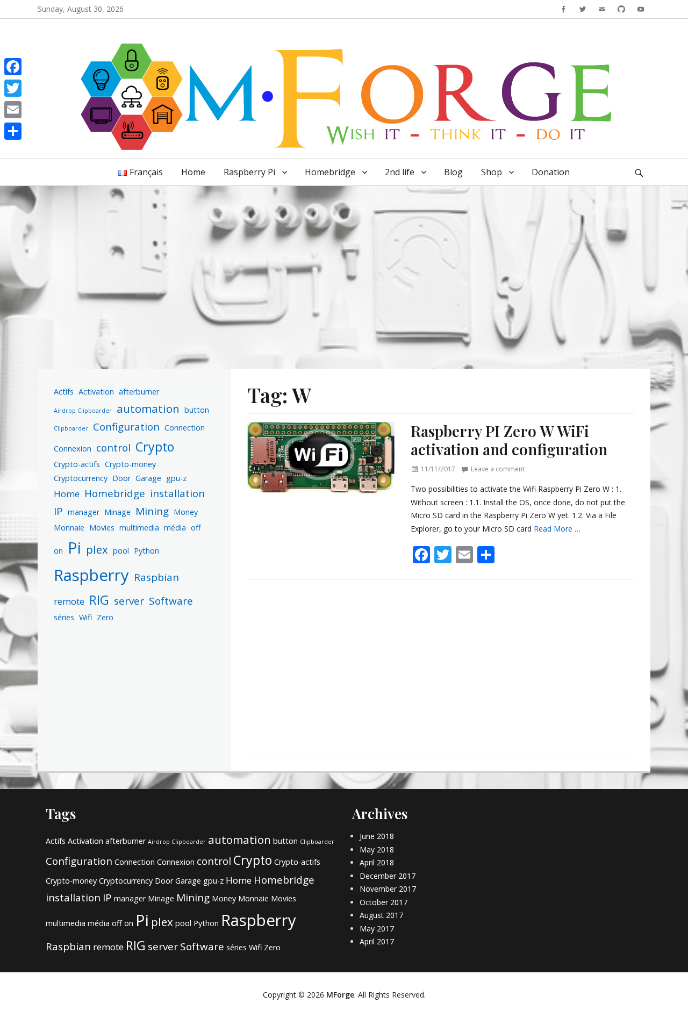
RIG (99, 599)
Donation (551, 172)
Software (171, 601)
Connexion (72, 448)
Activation (96, 391)
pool (121, 551)
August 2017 (381, 915)
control (113, 448)
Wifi (85, 617)
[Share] (13, 131)
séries (64, 617)
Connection (184, 427)
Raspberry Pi (249, 172)
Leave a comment (498, 469)
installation (177, 493)
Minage (117, 512)
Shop (491, 172)
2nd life (399, 172)
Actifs (64, 391)
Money (186, 512)
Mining (152, 511)
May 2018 (377, 849)
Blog (453, 172)
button (196, 410)
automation (148, 408)
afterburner (139, 391)
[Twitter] (13, 88)
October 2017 (383, 902)
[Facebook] (13, 66)
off (196, 527)
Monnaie (69, 527)
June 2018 (377, 836)
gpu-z (176, 478)
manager (83, 512)
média (175, 527)
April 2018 (377, 862)
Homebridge (330, 172)
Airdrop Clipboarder (83, 410)
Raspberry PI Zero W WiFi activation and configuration (509, 440)
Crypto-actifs (77, 464)
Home (193, 172)
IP (58, 511)
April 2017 (377, 941)
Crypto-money (130, 464)
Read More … (557, 529)
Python (146, 551)
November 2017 (388, 889)
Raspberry (91, 575)
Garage (148, 478)
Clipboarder (71, 428)
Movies (101, 527)
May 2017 (377, 928)
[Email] (13, 109)
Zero (105, 617)
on (58, 551)
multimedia (139, 527)
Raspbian (156, 577)
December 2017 (387, 876)
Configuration (126, 427)
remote (69, 601)
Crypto (154, 446)
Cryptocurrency (81, 478)
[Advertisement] (344, 269)
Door (121, 478)
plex (97, 549)
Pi (74, 547)
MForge (340, 995)
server (129, 601)
